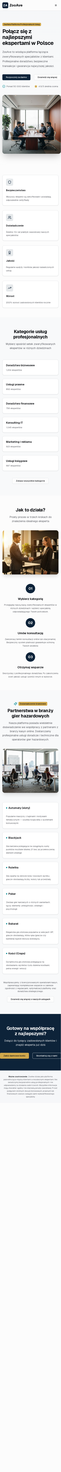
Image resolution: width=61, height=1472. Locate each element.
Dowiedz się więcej (47, 77)
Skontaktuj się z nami (46, 1055)
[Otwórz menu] (55, 5)
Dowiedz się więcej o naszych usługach (30, 999)
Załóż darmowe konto (14, 1055)
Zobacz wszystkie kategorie (30, 481)
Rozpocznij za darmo (16, 77)
